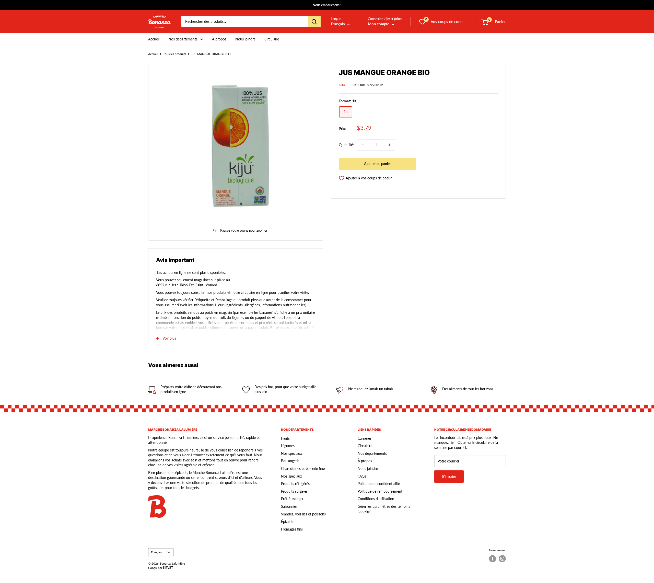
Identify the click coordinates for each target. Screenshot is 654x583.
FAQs (362, 476)
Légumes (288, 446)
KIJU (342, 85)
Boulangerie (290, 461)
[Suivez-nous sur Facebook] (492, 558)
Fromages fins (292, 529)
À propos (219, 39)
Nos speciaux (291, 453)
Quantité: (346, 145)
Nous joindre (245, 39)
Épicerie (287, 521)
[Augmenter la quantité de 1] (389, 144)
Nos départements (182, 39)
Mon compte (379, 24)
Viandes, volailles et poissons (303, 514)
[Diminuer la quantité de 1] (362, 144)
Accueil (153, 39)
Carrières (364, 438)
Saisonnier (289, 506)
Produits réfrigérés (295, 483)
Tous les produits (174, 54)
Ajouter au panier (377, 163)
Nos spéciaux (291, 476)
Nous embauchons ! (327, 5)
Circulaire (271, 39)
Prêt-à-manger (292, 498)
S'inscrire (449, 476)
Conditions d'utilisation (376, 498)
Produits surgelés (294, 491)
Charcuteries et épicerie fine (303, 468)
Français (156, 552)
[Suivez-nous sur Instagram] (502, 558)
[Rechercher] (314, 21)
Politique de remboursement (380, 491)
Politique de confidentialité (379, 483)
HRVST (168, 568)
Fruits (285, 438)
